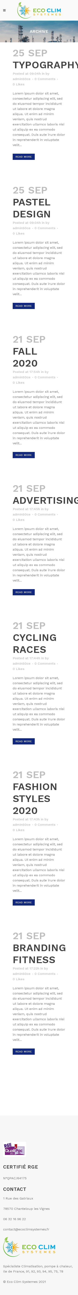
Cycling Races (35, 643)
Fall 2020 (25, 357)
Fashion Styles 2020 (35, 798)
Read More (24, 156)
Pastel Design (32, 208)
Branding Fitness (39, 954)
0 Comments (45, 79)
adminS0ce (22, 79)
